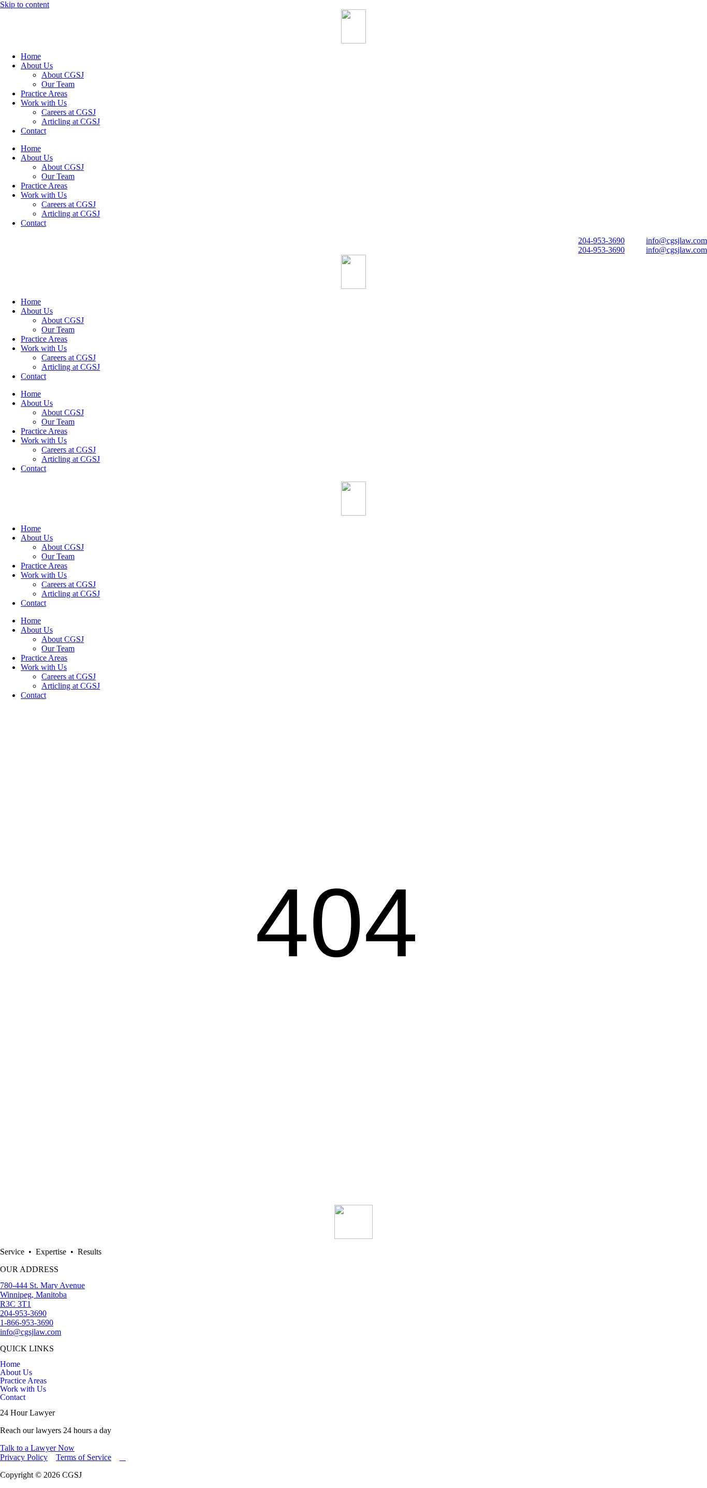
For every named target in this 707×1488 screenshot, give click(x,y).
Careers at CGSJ (68, 112)
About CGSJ (62, 74)
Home (31, 56)
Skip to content (24, 4)
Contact (33, 130)
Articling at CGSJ (70, 121)
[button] (353, 1372)
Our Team (58, 84)
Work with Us (44, 102)
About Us (37, 65)
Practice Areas (44, 93)
